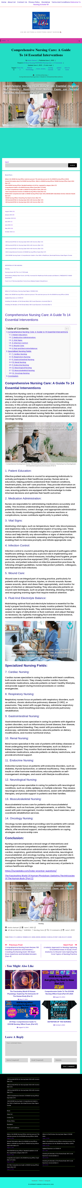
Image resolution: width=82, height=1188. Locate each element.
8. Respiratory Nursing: (21, 357)
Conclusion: (13, 376)
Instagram (47, 1180)
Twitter (41, 1180)
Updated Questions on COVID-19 (14, 298)
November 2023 (9, 218)
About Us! (12, 2)
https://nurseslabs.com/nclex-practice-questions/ (31, 870)
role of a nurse (67, 69)
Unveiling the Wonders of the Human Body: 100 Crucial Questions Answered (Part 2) (28, 301)
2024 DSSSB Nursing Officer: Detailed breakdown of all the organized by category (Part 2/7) (31, 185)
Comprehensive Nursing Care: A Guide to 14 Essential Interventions (41, 77)
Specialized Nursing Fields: (20, 351)
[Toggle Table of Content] (66, 328)
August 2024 (8, 211)
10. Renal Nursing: (19, 362)
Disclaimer (46, 2)
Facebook (34, 1180)
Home (3, 2)
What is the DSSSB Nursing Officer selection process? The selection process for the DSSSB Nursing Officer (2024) (37, 179)
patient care (59, 69)
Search (7, 162)
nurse (38, 69)
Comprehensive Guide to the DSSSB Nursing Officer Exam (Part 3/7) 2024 (25, 187)
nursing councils (50, 69)
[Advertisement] (41, 143)
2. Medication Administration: (24, 337)
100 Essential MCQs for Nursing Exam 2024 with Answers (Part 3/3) (24, 200)
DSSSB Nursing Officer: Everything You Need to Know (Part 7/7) (23, 198)
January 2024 (8, 215)
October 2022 (9, 231)
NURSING (39, 63)
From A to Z (20, 69)
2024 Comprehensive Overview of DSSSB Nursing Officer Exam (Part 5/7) (25, 191)
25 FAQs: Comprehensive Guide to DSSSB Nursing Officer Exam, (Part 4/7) (25, 189)
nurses (43, 69)
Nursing (7, 269)
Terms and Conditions (61, 2)
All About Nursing (29, 63)
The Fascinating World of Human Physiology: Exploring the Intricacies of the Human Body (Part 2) (22, 994)
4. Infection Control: (20, 343)
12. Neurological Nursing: (22, 368)
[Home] (33, 75)
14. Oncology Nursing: (21, 373)
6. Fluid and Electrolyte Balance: (25, 348)
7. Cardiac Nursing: (19, 354)
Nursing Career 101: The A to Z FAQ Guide (16, 272)
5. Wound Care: (18, 346)
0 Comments (58, 63)
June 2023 (8, 225)
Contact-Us (22, 2)
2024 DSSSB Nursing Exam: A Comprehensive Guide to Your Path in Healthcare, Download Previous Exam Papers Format (38, 255)
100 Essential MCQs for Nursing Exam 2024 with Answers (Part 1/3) (24, 242)
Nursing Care (47, 63)
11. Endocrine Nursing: (20, 365)
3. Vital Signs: (17, 340)
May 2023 (8, 228)
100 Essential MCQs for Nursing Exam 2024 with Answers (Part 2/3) (24, 202)
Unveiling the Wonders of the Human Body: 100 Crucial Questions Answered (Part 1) (28, 304)
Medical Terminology (30, 69)
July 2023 (7, 221)
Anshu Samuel (32, 60)
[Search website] (79, 41)
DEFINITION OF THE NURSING (13, 265)
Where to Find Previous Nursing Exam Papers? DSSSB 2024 (21, 291)
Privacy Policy (34, 2)
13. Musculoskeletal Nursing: (23, 370)
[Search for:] (7, 40)
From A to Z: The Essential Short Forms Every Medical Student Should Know (26, 281)
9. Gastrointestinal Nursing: (23, 359)
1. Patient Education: (19, 335)
